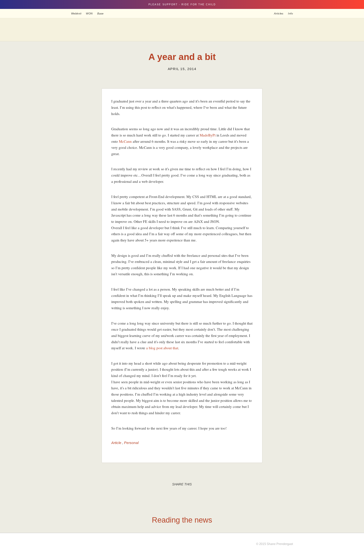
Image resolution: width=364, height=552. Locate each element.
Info (290, 13)
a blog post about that (162, 347)
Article (116, 443)
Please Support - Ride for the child (182, 4)
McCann (125, 141)
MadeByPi (208, 135)
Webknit (76, 13)
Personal (131, 443)
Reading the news (182, 520)
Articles (278, 13)
